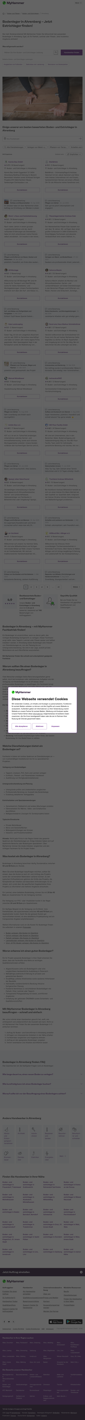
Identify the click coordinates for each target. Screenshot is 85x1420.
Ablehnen (39, 726)
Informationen (38, 713)
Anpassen (55, 726)
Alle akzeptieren (21, 726)
